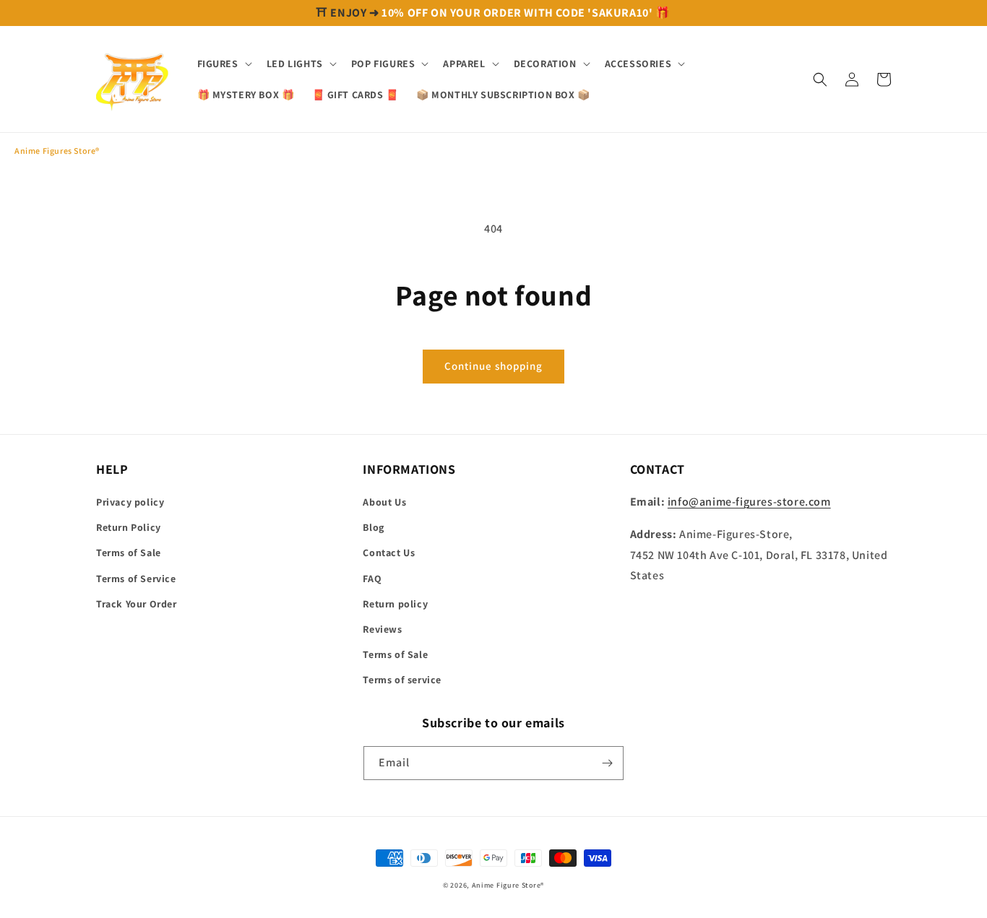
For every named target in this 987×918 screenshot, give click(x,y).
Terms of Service (136, 578)
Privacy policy (130, 501)
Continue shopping (493, 366)
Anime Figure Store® (508, 885)
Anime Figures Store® (57, 150)
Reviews (382, 629)
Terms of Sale (128, 552)
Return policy (395, 603)
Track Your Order (136, 603)
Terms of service (402, 679)
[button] (223, 63)
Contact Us (389, 552)
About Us (384, 501)
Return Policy (128, 527)
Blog (373, 527)
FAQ (372, 578)
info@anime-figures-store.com (749, 501)
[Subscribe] (607, 763)
